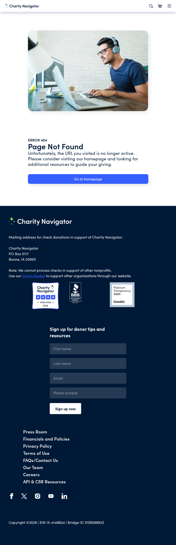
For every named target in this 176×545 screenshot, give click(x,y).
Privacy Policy (37, 446)
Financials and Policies (46, 438)
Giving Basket (33, 275)
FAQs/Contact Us (40, 460)
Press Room (35, 431)
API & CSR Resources (44, 481)
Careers (31, 474)
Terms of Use (36, 453)
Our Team (33, 467)
